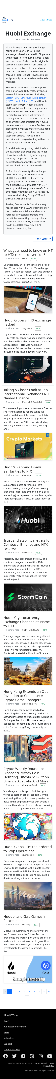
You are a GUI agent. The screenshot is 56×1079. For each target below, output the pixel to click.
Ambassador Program (15, 1026)
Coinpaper (27, 475)
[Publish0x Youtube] (50, 1056)
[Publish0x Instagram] (41, 1056)
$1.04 (48, 402)
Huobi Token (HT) (24, 101)
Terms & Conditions (43, 1063)
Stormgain (27, 552)
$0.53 (38, 328)
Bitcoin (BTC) (13, 97)
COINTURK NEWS (30, 629)
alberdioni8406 (29, 703)
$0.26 (38, 552)
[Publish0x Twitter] (15, 1056)
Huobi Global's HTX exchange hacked (27, 322)
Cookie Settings (12, 1049)
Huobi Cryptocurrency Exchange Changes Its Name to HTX (26, 621)
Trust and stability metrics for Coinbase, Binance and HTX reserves (27, 544)
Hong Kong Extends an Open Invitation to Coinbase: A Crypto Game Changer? (27, 695)
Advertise (9, 1038)
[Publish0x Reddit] (32, 1056)
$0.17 (45, 630)
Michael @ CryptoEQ (32, 402)
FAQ (6, 1020)
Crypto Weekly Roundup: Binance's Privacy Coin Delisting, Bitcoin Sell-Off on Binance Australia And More (26, 774)
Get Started (46, 19)
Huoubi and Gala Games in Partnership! (24, 918)
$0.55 (36, 924)
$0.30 (38, 475)
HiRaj (25, 258)
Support (8, 1043)
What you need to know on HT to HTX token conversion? (28, 252)
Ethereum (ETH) (29, 97)
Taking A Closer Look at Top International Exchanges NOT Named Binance (27, 393)
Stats (6, 1032)
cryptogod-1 (28, 854)
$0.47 (43, 704)
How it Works (11, 1015)
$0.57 (43, 785)
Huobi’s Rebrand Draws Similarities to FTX (22, 469)
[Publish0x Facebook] (6, 1056)
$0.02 (33, 258)
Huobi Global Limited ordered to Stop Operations (27, 848)
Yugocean (27, 328)
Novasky (26, 924)
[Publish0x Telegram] (24, 1056)
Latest (41, 238)
